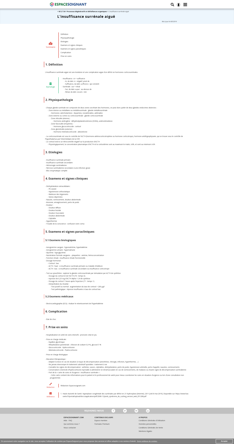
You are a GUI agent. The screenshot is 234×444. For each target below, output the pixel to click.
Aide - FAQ (68, 420)
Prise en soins (66, 56)
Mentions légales (145, 431)
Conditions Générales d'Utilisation (152, 420)
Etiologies (64, 41)
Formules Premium (102, 424)
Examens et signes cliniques (72, 45)
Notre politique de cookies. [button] (147, 441)
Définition (64, 34)
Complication (66, 52)
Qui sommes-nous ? (71, 424)
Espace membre (100, 420)
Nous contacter (70, 427)
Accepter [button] (224, 441)
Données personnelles (147, 424)
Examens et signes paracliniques (73, 49)
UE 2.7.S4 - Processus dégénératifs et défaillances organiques (83, 11)
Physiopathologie (67, 38)
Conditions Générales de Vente (151, 427)
